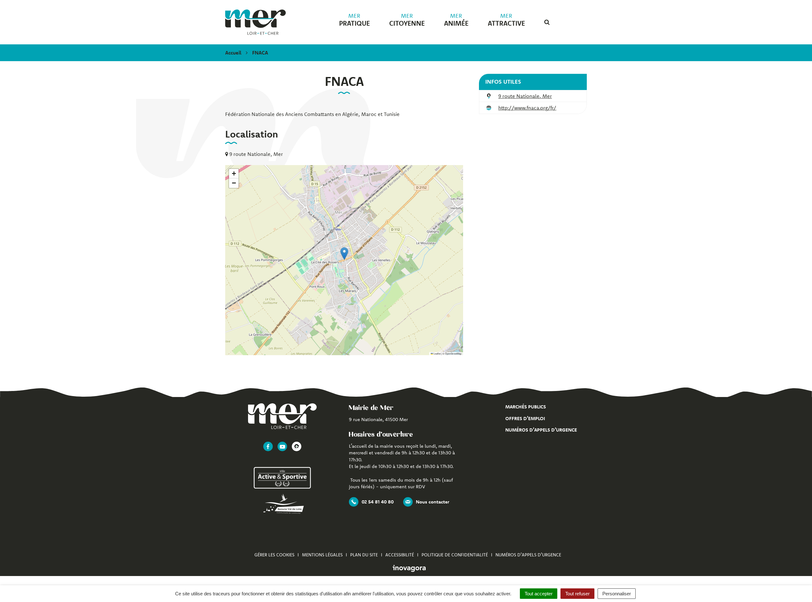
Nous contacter (432, 502)
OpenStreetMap (453, 353)
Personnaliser (616, 593)
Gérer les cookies (274, 555)
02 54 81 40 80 (378, 502)
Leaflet (437, 353)
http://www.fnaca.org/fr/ (527, 108)
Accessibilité (399, 555)
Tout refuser (577, 593)
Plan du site (364, 555)
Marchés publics (525, 407)
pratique (354, 20)
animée (456, 20)
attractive (506, 20)
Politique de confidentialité (455, 555)
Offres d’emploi (525, 418)
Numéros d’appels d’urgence (541, 430)
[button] (344, 253)
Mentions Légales (322, 555)
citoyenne (407, 20)
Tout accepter (539, 593)
